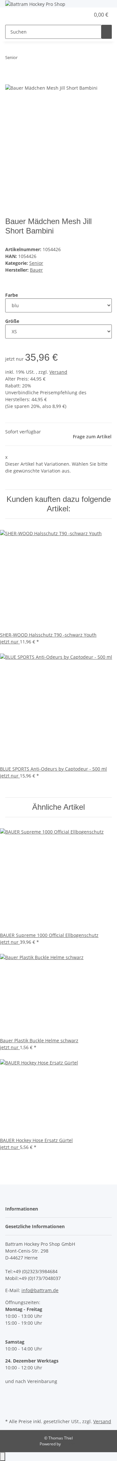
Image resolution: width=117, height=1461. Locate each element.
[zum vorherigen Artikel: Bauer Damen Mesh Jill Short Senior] (23, 59)
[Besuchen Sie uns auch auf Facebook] (10, 1393)
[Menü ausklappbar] (13, 15)
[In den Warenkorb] (10, 80)
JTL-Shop (69, 1444)
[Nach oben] (2, 1456)
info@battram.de (39, 1290)
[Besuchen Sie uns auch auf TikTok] (10, 1409)
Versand (58, 372)
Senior (36, 263)
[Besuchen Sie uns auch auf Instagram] (10, 1401)
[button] (78, 14)
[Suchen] (106, 32)
